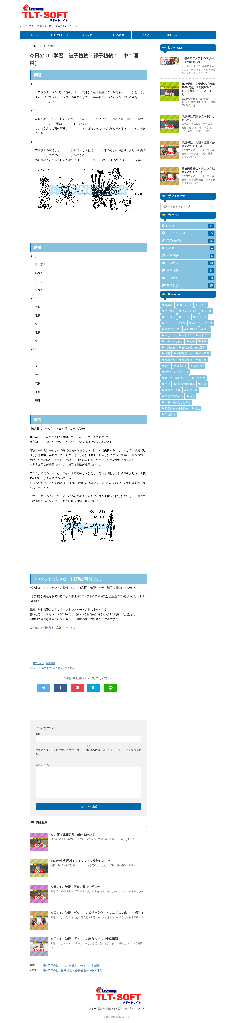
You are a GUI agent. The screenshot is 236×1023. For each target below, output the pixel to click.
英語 (192, 396)
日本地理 (199, 365)
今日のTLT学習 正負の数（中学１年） (77, 886)
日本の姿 (182, 365)
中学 (206, 329)
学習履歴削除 (184, 353)
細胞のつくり (172, 390)
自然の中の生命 (174, 396)
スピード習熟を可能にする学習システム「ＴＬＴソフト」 (118, 1008)
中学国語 (190, 255)
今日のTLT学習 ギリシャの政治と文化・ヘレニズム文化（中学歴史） (98, 912)
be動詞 (169, 304)
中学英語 (190, 285)
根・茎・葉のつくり (176, 377)
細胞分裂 (192, 390)
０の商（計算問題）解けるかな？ (73, 834)
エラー (202, 304)
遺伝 (197, 408)
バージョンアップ (202, 323)
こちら (113, 596)
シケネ (208, 310)
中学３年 (204, 335)
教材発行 (187, 359)
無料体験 (46, 627)
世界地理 (192, 329)
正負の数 (200, 377)
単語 (203, 341)
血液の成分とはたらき (178, 402)
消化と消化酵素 (186, 384)
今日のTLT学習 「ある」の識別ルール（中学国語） (86, 938)
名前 (38, 733)
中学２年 (187, 335)
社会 (203, 384)
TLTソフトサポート (62, 35)
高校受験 (170, 414)
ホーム (34, 35)
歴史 (167, 384)
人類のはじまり (174, 341)
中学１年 (46, 668)
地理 (167, 353)
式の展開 (204, 353)
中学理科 (50, 663)
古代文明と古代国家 (193, 347)
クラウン (170, 310)
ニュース (201, 317)
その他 (189, 248)
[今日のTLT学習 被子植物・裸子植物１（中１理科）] (93, 688)
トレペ (36, 668)
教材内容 (170, 359)
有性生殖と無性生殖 (176, 371)
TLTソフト (186, 304)
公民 (192, 341)
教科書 (202, 359)
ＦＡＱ (145, 35)
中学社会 (190, 278)
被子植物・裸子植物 (63, 668)
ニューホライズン (175, 323)
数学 (167, 365)
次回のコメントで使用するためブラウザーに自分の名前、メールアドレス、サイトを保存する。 (88, 752)
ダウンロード (90, 35)
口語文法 (170, 347)
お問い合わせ (173, 35)
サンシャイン (189, 310)
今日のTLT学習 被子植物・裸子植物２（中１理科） (72, 970)
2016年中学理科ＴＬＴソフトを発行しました (80, 860)
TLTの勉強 (118, 35)
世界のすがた (172, 329)
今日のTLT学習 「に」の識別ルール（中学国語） (71, 965)
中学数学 (190, 263)
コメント (42, 764)
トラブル (170, 317)
